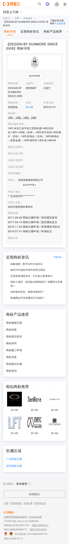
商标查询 (11, 371)
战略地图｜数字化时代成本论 (26, 264)
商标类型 (13, 102)
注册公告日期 (15, 166)
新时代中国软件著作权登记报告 (27, 270)
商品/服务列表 (16, 124)
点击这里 (61, 23)
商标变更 (11, 357)
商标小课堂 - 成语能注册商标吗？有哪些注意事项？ (36, 284)
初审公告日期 (15, 153)
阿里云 (6, 18)
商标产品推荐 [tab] (53, 31)
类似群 (11, 113)
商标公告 (13, 238)
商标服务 (28, 18)
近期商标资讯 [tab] (30, 31)
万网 (16, 18)
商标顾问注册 (14, 364)
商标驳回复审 (14, 336)
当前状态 (48, 83)
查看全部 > (58, 257)
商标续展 (11, 329)
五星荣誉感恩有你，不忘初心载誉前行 (31, 276)
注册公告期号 (15, 160)
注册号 (29, 83)
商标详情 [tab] (10, 31)
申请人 (11, 180)
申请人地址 (14, 191)
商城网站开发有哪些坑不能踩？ (27, 298)
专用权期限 (14, 173)
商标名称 (13, 83)
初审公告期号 (15, 147)
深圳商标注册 (14, 466)
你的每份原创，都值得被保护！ (27, 291)
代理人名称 (14, 202)
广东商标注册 (14, 459)
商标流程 (13, 213)
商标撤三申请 (14, 350)
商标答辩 (11, 343)
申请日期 (48, 102)
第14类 (29, 107)
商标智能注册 (14, 322)
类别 (28, 102)
